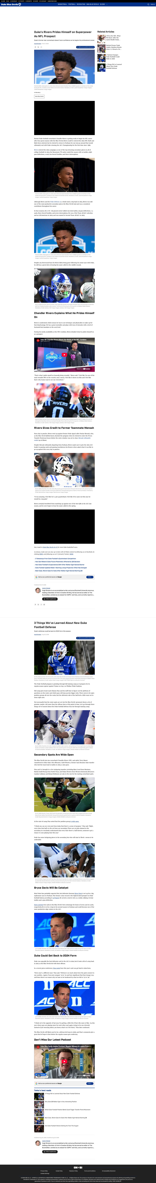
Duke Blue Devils (39, 96)
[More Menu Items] (107, 4)
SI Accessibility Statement (108, 1171)
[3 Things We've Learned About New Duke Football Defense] (109, 68)
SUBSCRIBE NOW (52, 1)
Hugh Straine (37, 43)
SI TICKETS (21, 1)
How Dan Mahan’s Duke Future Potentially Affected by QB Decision (57, 562)
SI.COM (3, 1)
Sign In (153, 4)
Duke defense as (55, 202)
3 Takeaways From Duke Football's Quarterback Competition (55, 559)
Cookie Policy (59, 1171)
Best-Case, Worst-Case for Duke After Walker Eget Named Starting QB (58, 571)
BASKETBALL (62, 4)
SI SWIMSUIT (13, 1)
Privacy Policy (44, 1171)
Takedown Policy (73, 1171)
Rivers (36, 150)
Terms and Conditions (89, 1171)
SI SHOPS (35, 1)
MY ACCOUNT (42, 1)
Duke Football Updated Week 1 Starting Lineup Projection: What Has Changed (61, 568)
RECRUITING (81, 4)
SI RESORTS (29, 1)
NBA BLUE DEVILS (92, 4)
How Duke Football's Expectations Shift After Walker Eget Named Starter (59, 565)
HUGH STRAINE (46, 588)
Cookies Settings (45, 1173)
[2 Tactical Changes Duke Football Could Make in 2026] (109, 58)
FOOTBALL (72, 4)
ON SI (7, 1)
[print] (44, 604)
